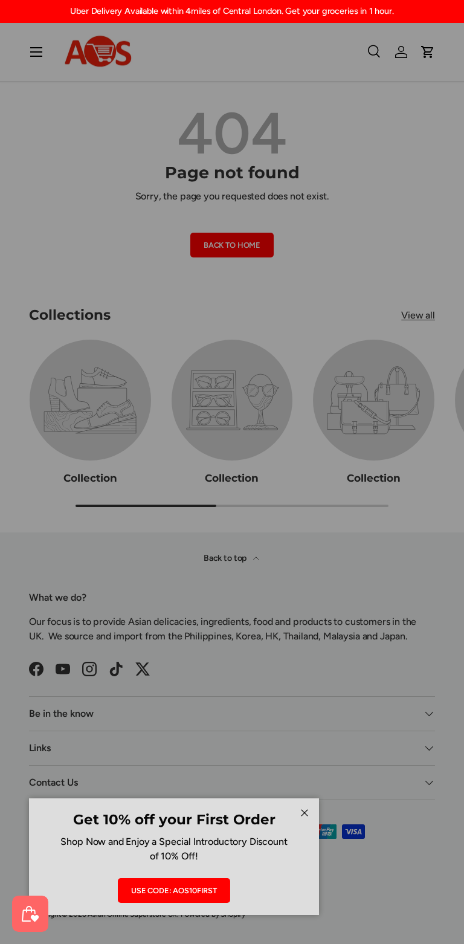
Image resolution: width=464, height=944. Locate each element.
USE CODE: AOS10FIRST (174, 890)
